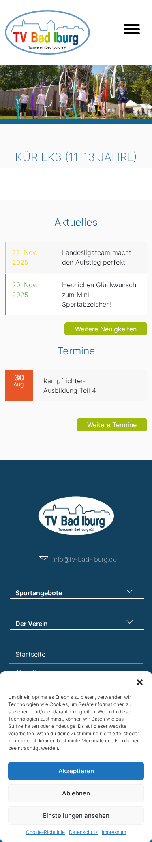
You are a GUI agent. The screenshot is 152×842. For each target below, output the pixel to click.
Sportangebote (38, 593)
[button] (140, 681)
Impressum (114, 832)
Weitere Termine (112, 425)
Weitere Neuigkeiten (106, 329)
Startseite (30, 654)
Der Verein (31, 623)
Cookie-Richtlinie (45, 832)
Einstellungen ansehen (76, 815)
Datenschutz (83, 832)
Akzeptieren (76, 771)
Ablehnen (76, 793)
